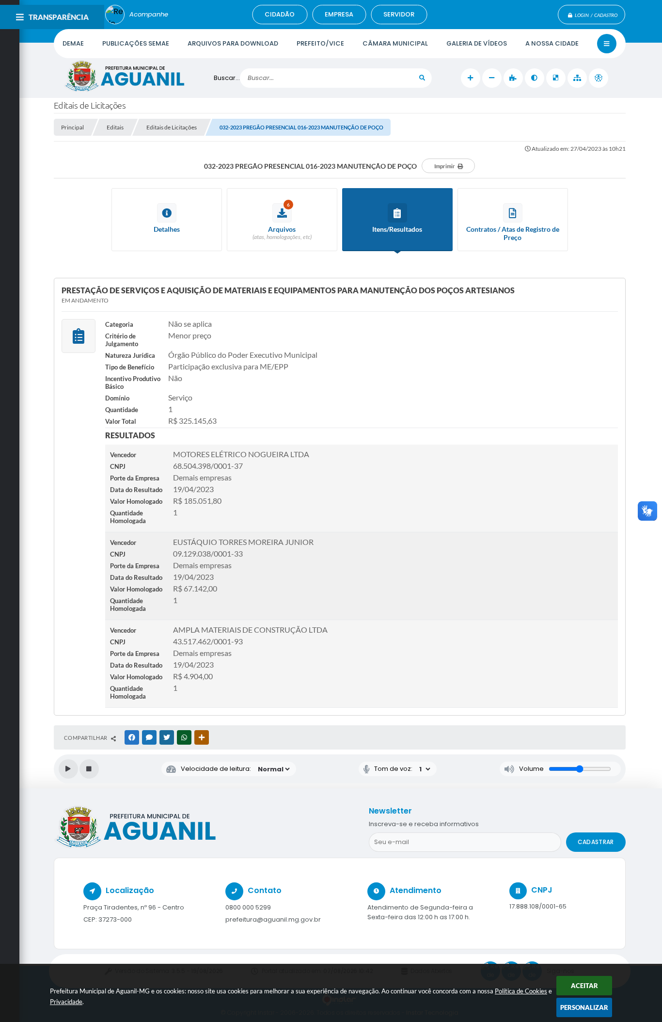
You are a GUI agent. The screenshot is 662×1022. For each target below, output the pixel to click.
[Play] (68, 769)
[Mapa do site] (577, 78)
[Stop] (89, 769)
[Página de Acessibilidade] (598, 78)
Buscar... (227, 77)
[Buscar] (422, 78)
